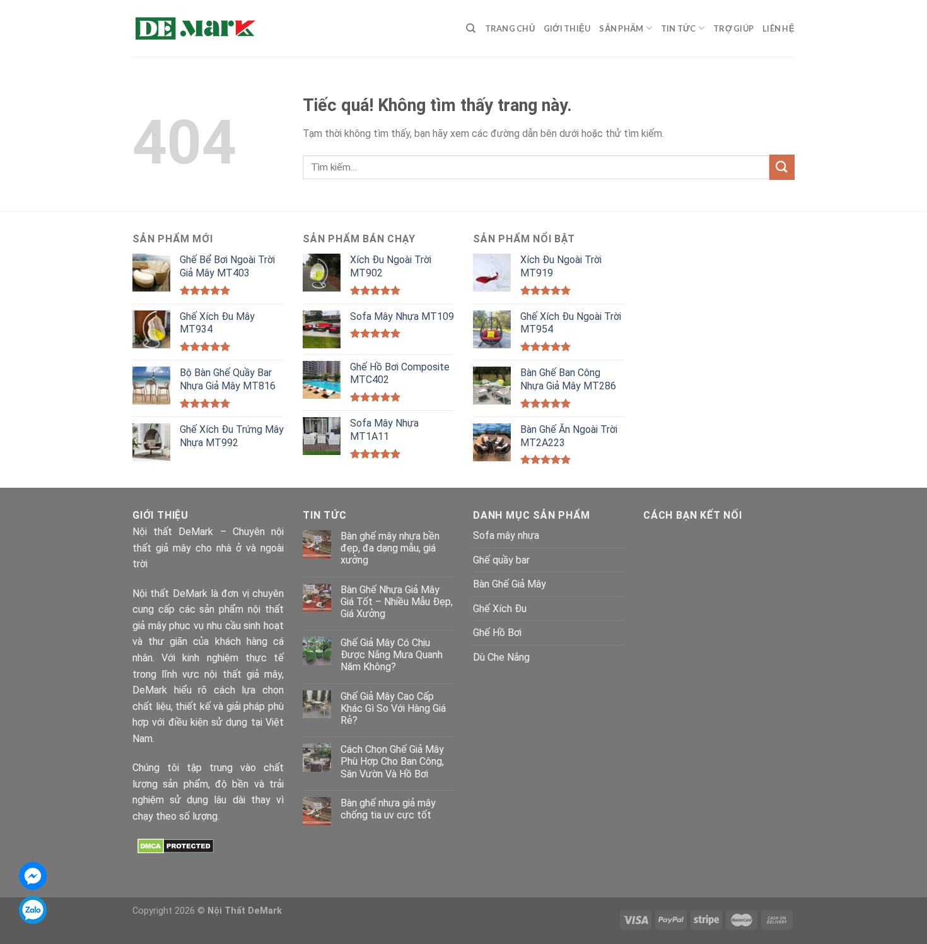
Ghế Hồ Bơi (497, 633)
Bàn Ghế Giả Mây (509, 584)
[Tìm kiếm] (470, 28)
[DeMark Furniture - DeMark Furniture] (195, 28)
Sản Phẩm (621, 28)
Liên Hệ (778, 28)
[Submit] (782, 167)
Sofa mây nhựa (506, 535)
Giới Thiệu (567, 28)
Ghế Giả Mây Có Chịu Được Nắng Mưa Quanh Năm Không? (392, 655)
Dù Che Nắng (501, 657)
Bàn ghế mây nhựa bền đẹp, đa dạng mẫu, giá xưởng (390, 548)
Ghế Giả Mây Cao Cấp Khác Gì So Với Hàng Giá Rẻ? (393, 708)
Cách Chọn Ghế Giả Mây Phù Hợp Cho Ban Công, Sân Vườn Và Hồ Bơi (392, 761)
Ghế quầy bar (501, 560)
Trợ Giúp (733, 28)
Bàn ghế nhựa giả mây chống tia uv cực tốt (388, 809)
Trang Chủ (510, 28)
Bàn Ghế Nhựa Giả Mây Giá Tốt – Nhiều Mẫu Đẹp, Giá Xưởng (397, 602)
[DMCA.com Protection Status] (175, 845)
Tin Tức (678, 28)
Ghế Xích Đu (500, 609)
